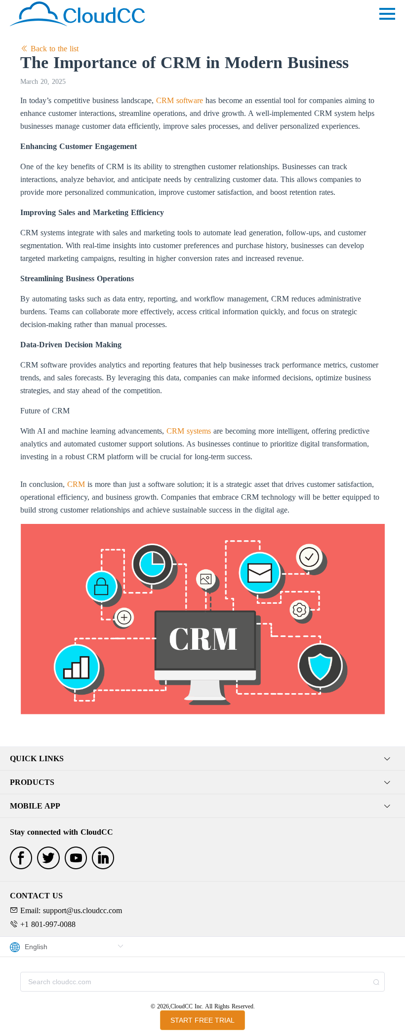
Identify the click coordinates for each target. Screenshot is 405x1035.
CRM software (179, 100)
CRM (76, 484)
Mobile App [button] (35, 806)
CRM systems (188, 431)
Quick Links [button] (37, 758)
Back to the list (53, 48)
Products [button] (32, 782)
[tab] (202, 759)
